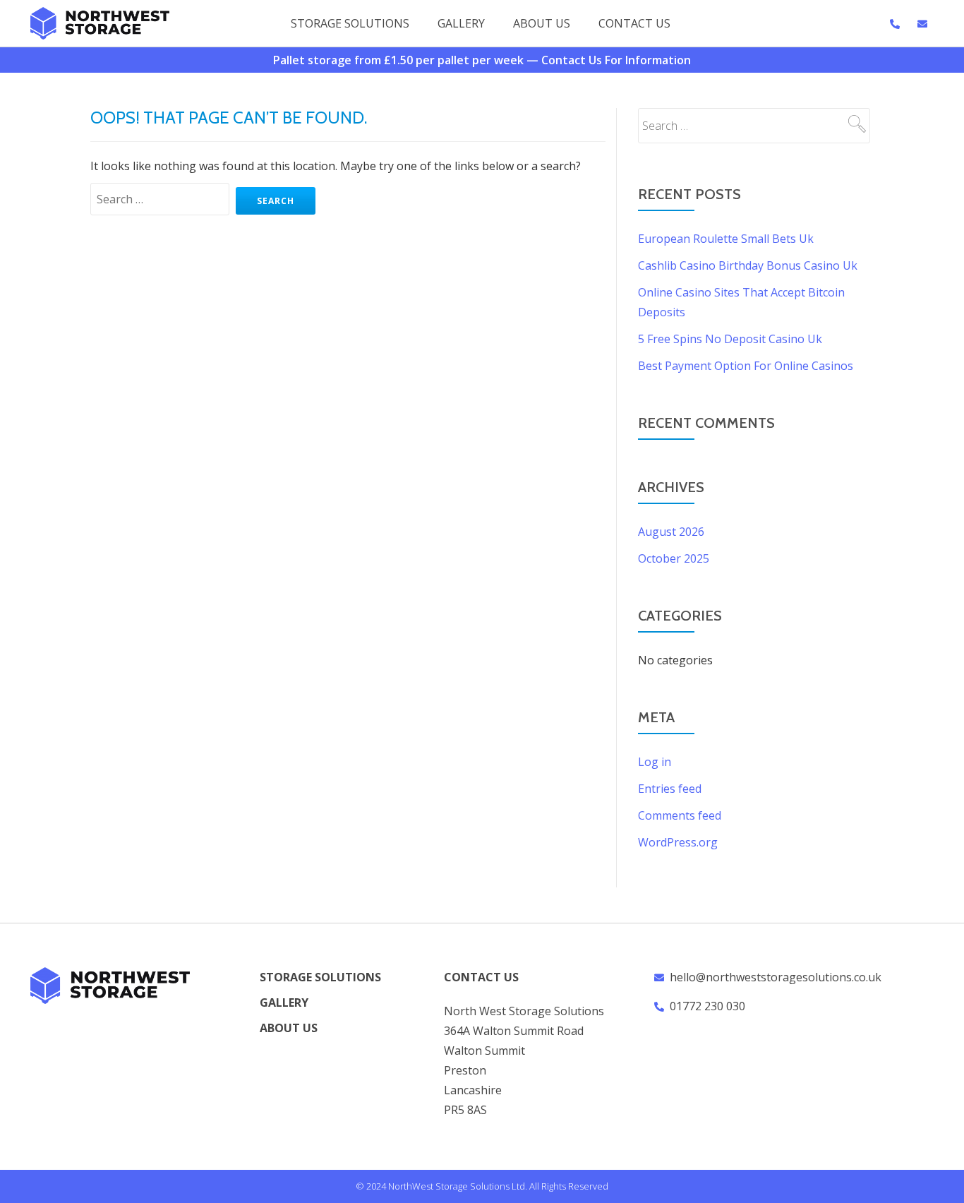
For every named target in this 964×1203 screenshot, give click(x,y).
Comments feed (679, 815)
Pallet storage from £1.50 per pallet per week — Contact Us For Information (482, 60)
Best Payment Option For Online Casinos (745, 365)
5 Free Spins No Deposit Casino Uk (730, 339)
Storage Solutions (350, 23)
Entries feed (669, 788)
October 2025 (673, 558)
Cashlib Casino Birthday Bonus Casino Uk (747, 265)
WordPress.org (678, 842)
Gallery (461, 23)
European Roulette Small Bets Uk (726, 238)
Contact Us (634, 23)
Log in (654, 762)
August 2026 (671, 531)
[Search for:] (161, 199)
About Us (541, 23)
